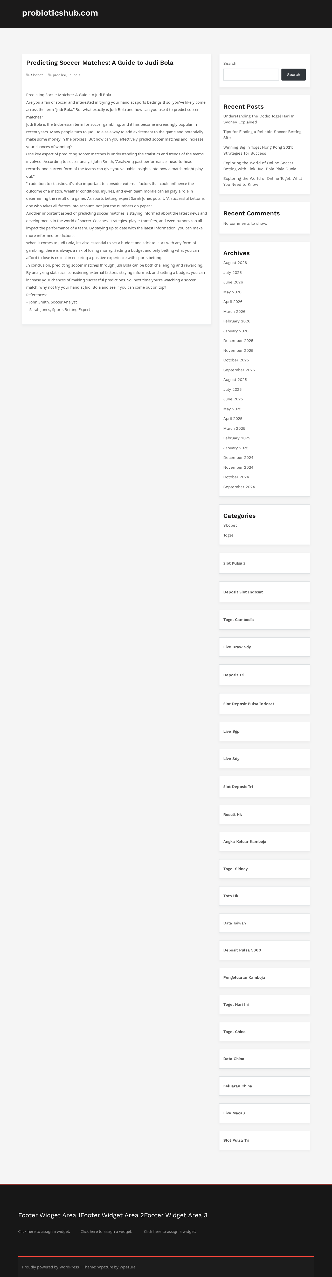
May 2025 (232, 409)
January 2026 (235, 331)
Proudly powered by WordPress (50, 1266)
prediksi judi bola (66, 75)
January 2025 (235, 448)
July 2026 (232, 272)
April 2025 (233, 418)
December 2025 (238, 340)
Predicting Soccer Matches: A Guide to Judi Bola (100, 62)
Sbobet (37, 75)
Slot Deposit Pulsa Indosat (248, 703)
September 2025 (239, 370)
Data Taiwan (234, 923)
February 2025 (236, 438)
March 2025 (234, 428)
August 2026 (235, 262)
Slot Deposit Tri (238, 786)
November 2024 (238, 467)
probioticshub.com (60, 13)
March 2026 (234, 311)
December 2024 (238, 457)
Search (229, 63)
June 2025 (233, 399)
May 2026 (232, 292)
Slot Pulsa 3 (234, 563)
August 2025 (235, 379)
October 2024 (236, 477)
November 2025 (238, 350)
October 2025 (236, 360)
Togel (228, 535)
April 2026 (233, 301)
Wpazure (105, 1266)
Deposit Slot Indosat (243, 591)
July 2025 (232, 389)
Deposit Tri (234, 674)
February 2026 (236, 321)
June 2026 (233, 282)
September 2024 (239, 487)
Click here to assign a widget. (44, 1231)
